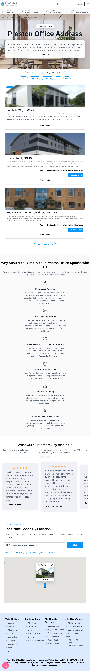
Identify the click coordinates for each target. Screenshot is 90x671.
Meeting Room (54, 643)
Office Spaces (14, 17)
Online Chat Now (33, 73)
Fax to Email (53, 640)
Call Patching (53, 636)
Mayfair (11, 626)
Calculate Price (76, 175)
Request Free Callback (55, 73)
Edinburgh (12, 644)
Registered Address (56, 629)
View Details (45, 126)
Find (75, 545)
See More (45, 579)
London (23, 78)
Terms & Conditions (36, 640)
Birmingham (35, 78)
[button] (45, 585)
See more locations (45, 244)
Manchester (47, 78)
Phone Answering (55, 633)
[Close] (52, 565)
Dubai (10, 651)
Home (4, 17)
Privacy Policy (34, 633)
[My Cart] (58, 3)
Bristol (67, 78)
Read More (45, 54)
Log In (67, 4)
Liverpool (12, 640)
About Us (32, 623)
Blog (30, 630)
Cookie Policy (34, 637)
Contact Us (79, 4)
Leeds (58, 78)
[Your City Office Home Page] (9, 4)
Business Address (55, 626)
